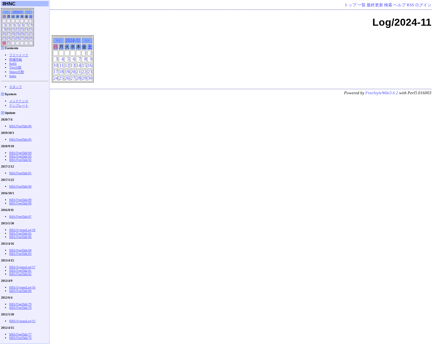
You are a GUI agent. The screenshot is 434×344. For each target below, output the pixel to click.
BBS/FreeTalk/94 (20, 153)
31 (8, 42)
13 (73, 65)
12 (67, 65)
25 (61, 78)
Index (12, 76)
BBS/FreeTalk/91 (20, 173)
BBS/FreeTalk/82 (20, 274)
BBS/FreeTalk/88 (20, 203)
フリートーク (18, 55)
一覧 (361, 5)
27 (73, 78)
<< (58, 40)
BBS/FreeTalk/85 (20, 233)
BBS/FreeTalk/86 (20, 237)
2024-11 (72, 40)
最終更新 (375, 5)
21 (78, 71)
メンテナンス (18, 101)
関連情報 (15, 59)
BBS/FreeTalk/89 (20, 200)
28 (78, 78)
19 (67, 71)
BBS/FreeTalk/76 (20, 338)
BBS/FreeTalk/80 (20, 291)
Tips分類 (15, 67)
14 (78, 65)
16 (90, 65)
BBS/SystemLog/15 (22, 321)
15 (84, 65)
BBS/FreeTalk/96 (20, 126)
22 (84, 71)
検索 (388, 5)
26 (67, 78)
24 (55, 78)
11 (61, 65)
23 (90, 71)
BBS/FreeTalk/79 (20, 304)
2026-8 (17, 12)
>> (87, 40)
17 (55, 71)
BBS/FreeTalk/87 (20, 216)
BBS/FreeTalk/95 (20, 139)
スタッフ (15, 87)
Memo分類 (16, 72)
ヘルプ (399, 5)
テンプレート (18, 105)
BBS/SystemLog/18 (22, 230)
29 (84, 78)
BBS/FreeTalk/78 (20, 307)
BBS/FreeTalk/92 (20, 160)
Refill (13, 63)
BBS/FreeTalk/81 (20, 270)
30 (90, 78)
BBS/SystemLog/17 (22, 267)
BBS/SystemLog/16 (22, 287)
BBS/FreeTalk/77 (20, 334)
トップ (350, 5)
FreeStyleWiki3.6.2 (381, 93)
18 (61, 71)
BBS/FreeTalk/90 (20, 186)
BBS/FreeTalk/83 (20, 253)
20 (73, 71)
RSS (410, 5)
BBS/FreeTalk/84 (20, 250)
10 (55, 65)
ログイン (423, 5)
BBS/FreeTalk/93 (20, 156)
